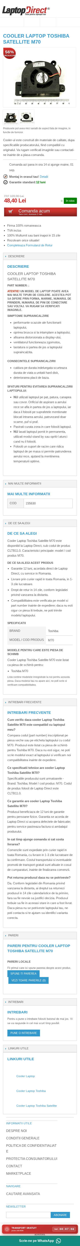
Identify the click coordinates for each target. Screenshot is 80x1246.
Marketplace (18, 1173)
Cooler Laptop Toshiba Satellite (36, 1105)
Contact (14, 1166)
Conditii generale (23, 1138)
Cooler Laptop (25, 1076)
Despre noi (16, 1131)
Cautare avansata (23, 1194)
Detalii (44, 176)
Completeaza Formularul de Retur (30, 245)
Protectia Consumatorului (31, 1159)
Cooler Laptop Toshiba (31, 1091)
